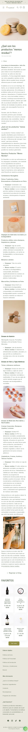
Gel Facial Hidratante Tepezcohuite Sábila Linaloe (7, 601)
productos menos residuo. (11, 566)
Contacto (5, 688)
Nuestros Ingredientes (9, 684)
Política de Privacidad (9, 658)
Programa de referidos (9, 695)
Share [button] (5, 61)
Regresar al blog (15, 573)
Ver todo (14, 643)
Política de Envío (8, 655)
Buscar (5, 670)
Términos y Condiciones (10, 666)
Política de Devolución (9, 662)
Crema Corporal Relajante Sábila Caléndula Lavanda (7, 630)
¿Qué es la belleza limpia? (10, 680)
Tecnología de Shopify (14, 728)
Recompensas (7, 692)
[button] (3, 7)
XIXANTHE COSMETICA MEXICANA (16, 727)
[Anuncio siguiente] (25, 2)
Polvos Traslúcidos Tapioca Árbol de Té (21, 601)
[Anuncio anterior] (2, 2)
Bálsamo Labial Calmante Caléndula (20, 630)
